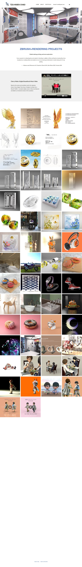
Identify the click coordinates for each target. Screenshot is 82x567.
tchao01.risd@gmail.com (59, 4)
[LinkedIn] (69, 4)
